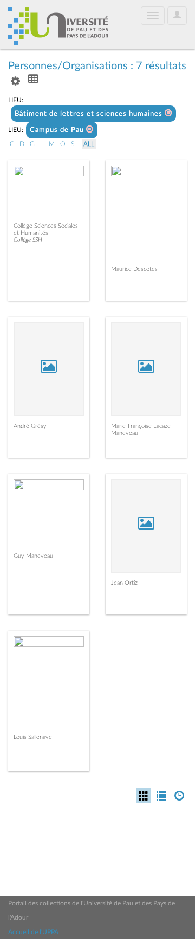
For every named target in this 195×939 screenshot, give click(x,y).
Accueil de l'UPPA (33, 932)
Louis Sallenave (33, 737)
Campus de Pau (58, 130)
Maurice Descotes (134, 269)
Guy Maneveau (33, 556)
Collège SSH (28, 240)
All (88, 144)
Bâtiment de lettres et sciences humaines (90, 113)
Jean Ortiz (124, 583)
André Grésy (30, 426)
